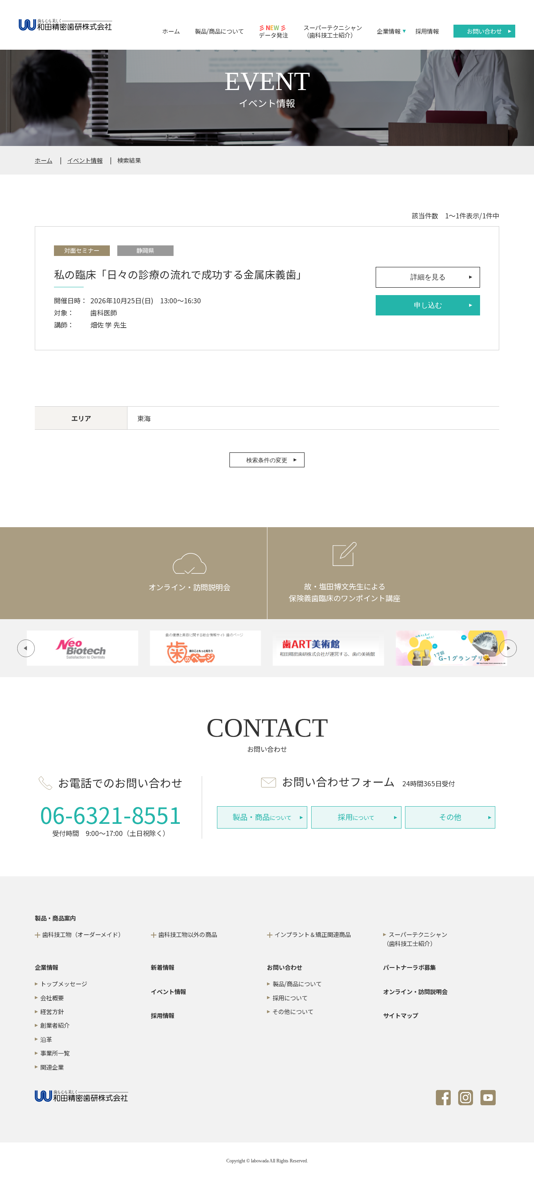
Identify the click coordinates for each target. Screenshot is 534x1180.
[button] (26, 648)
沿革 (46, 1039)
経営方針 (52, 1011)
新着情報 (162, 967)
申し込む (428, 305)
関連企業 (52, 1067)
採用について (290, 997)
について (262, 816)
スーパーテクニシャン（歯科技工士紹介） (332, 31)
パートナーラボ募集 (409, 967)
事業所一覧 (55, 1052)
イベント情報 (84, 160)
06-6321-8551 (110, 814)
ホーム (171, 31)
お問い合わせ (484, 31)
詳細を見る (428, 277)
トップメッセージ (63, 983)
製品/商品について (219, 31)
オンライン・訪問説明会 (415, 991)
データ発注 (273, 31)
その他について (293, 1011)
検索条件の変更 (266, 460)
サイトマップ (400, 1015)
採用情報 (427, 31)
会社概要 (52, 997)
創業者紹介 (55, 1025)
